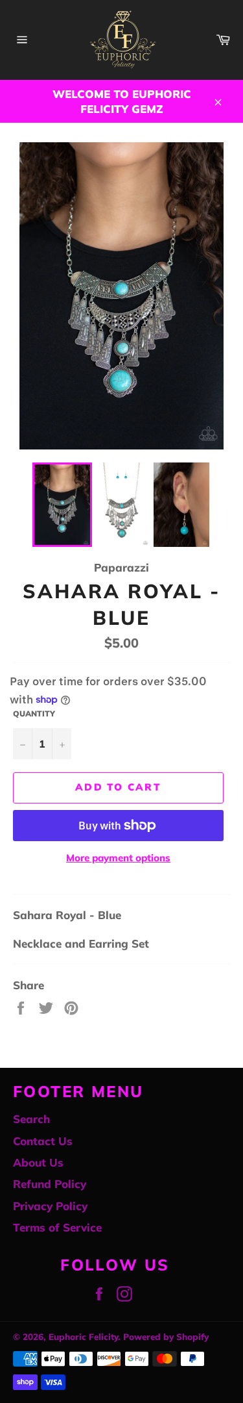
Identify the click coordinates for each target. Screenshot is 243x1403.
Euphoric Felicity (83, 1336)
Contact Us (43, 1141)
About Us (38, 1162)
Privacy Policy (50, 1206)
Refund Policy (49, 1184)
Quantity (34, 713)
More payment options (118, 858)
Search (31, 1119)
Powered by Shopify (166, 1336)
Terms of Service (57, 1227)
